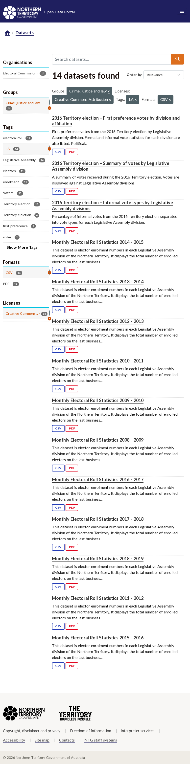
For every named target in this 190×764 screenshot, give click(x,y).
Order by (134, 74)
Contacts (67, 740)
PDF (72, 152)
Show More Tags (22, 247)
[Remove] (109, 91)
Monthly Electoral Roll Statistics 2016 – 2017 (97, 479)
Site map (42, 740)
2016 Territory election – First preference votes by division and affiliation (116, 120)
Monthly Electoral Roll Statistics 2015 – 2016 (97, 637)
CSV (58, 152)
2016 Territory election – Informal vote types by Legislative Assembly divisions (112, 205)
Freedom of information (90, 730)
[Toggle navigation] (182, 11)
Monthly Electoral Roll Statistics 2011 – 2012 (97, 598)
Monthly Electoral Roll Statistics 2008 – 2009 (97, 440)
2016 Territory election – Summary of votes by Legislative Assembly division (110, 166)
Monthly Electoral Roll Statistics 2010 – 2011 (97, 360)
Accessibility (14, 740)
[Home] (7, 33)
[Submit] (177, 59)
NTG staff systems (100, 740)
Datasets (25, 32)
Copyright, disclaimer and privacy (31, 730)
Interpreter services (137, 730)
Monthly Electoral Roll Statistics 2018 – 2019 (97, 558)
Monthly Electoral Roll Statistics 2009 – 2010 (97, 400)
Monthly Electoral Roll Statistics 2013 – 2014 (97, 281)
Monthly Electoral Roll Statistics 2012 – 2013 (97, 321)
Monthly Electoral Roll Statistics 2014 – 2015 (97, 242)
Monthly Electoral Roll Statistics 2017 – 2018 (97, 519)
